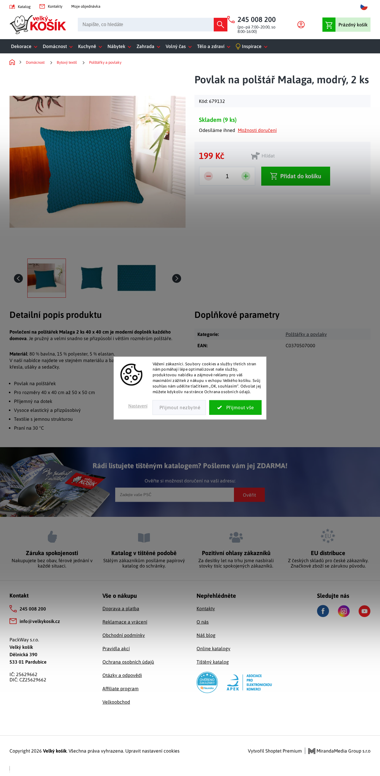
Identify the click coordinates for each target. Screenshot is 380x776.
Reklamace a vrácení (124, 621)
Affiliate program (120, 688)
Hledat (220, 24)
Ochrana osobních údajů (128, 662)
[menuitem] (25, 46)
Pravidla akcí (116, 648)
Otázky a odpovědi (122, 675)
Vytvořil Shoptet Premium (275, 750)
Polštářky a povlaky (306, 334)
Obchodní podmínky (123, 635)
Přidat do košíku (300, 176)
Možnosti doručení (257, 130)
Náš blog (206, 635)
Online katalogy (213, 648)
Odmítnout (179, 407)
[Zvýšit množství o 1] (245, 176)
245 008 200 (33, 608)
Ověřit (249, 494)
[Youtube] (364, 611)
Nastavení (138, 405)
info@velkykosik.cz (40, 621)
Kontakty (55, 6)
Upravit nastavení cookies (152, 750)
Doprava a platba (120, 608)
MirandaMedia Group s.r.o (342, 750)
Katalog (24, 6)
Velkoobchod (116, 702)
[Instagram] (344, 611)
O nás (203, 621)
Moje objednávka (85, 6)
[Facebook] (323, 611)
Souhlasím (235, 407)
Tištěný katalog (213, 662)
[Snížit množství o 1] (208, 176)
